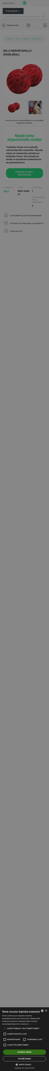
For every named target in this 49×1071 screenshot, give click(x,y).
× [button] (46, 1011)
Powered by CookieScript (24, 1068)
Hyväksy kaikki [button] (25, 1052)
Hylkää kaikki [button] (24, 1059)
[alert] (24, 535)
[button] (24, 1064)
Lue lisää (33, 1024)
